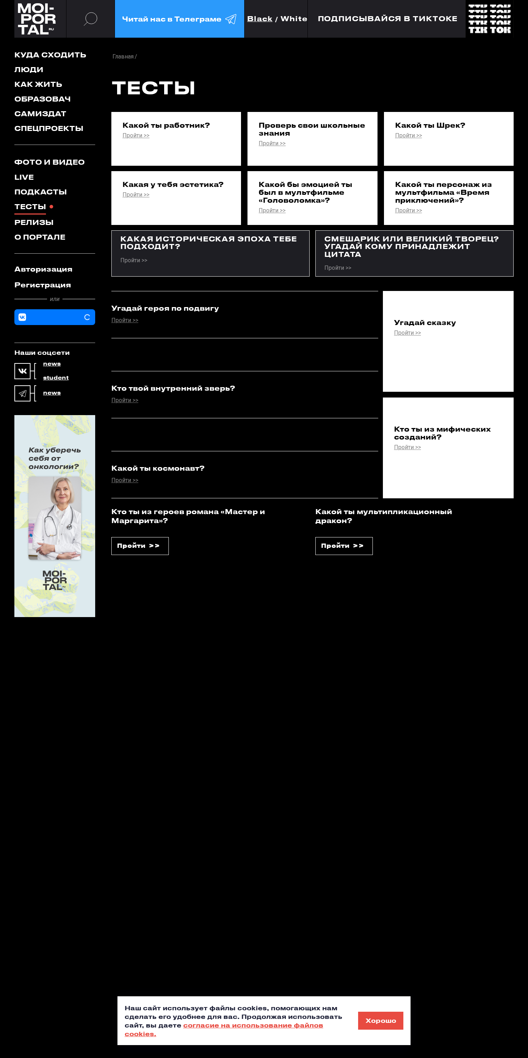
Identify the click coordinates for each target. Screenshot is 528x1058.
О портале (39, 237)
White (294, 19)
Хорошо (381, 1020)
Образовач (42, 99)
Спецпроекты (48, 128)
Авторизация (43, 269)
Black (260, 19)
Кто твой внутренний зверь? (173, 388)
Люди (28, 69)
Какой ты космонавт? (158, 468)
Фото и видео (49, 162)
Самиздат (40, 113)
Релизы (34, 222)
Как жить (38, 84)
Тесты (30, 206)
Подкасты (40, 192)
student (56, 378)
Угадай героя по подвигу (165, 308)
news (52, 364)
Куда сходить (50, 55)
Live (24, 177)
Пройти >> (135, 136)
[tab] (54, 269)
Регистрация (42, 285)
